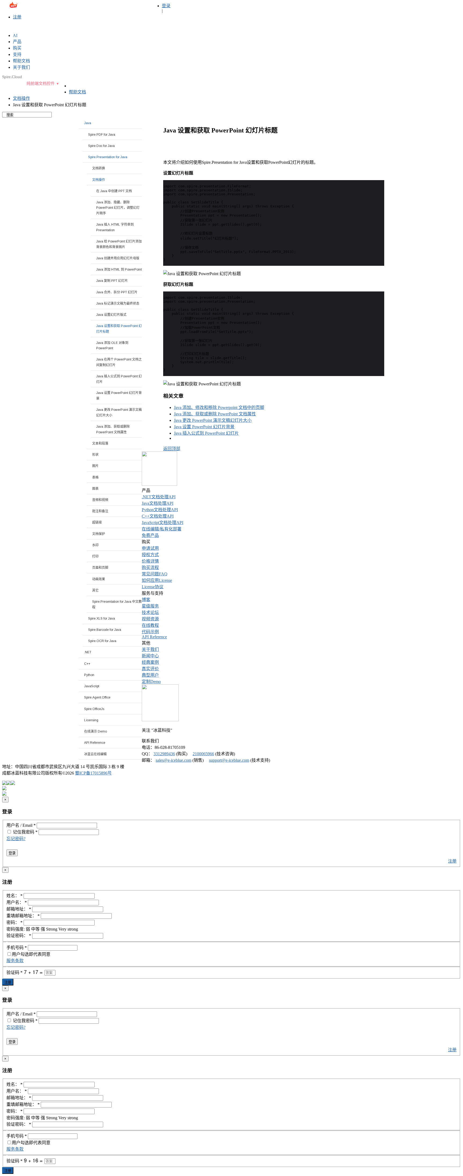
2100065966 (203, 754)
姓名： (14, 895)
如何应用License (157, 580)
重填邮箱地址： (23, 915)
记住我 (19, 832)
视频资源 (150, 619)
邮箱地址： (18, 909)
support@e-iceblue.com (229, 760)
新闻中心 (150, 656)
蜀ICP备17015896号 (93, 773)
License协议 (152, 587)
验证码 (14, 972)
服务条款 (15, 960)
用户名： (16, 902)
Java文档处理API (157, 503)
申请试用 (150, 548)
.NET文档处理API (159, 497)
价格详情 (150, 561)
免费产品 (150, 535)
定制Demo (151, 681)
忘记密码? (15, 838)
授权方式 (150, 554)
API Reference (154, 637)
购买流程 (150, 567)
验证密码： (18, 935)
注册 (17, 17)
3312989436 (164, 754)
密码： (14, 922)
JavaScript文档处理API (162, 522)
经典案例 (150, 662)
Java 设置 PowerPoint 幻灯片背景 (204, 426)
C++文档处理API (158, 516)
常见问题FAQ (154, 574)
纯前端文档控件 (41, 83)
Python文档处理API (160, 509)
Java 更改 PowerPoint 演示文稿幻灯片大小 (213, 420)
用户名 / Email (21, 825)
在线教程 (150, 625)
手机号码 (16, 947)
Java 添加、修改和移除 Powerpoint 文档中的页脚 (219, 407)
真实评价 (150, 668)
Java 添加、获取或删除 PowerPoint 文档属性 (215, 414)
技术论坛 (150, 612)
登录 (166, 5)
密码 (32, 832)
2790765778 (102, 7)
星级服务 (150, 606)
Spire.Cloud (12, 77)
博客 (146, 599)
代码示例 (150, 631)
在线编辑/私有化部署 (161, 529)
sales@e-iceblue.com (24, 7)
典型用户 (150, 675)
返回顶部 (171, 448)
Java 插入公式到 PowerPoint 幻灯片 (206, 433)
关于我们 (150, 649)
